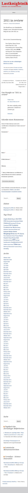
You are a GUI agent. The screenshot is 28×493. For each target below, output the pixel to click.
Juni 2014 (6, 319)
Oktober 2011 (7, 383)
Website (4, 166)
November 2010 (7, 405)
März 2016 (6, 289)
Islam (19, 229)
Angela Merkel (8, 219)
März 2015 (6, 305)
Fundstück (15, 225)
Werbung (6, 246)
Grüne (15, 229)
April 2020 (6, 269)
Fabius (9, 99)
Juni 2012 (6, 367)
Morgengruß (8, 233)
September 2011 (8, 385)
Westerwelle (11, 246)
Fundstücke (6, 69)
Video (16, 244)
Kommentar (5, 131)
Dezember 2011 (7, 379)
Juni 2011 (6, 391)
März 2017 (6, 285)
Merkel (15, 231)
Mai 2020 (6, 267)
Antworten (10, 113)
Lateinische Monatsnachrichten (11, 449)
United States (10, 244)
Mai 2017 (6, 283)
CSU (5, 221)
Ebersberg (12, 223)
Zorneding (6, 248)
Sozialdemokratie (8, 240)
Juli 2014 (6, 317)
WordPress (20, 69)
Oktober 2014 (7, 311)
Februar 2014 (7, 327)
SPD (13, 240)
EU (16, 223)
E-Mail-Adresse (6, 159)
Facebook (6, 225)
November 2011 (7, 381)
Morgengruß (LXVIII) (9, 208)
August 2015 (7, 295)
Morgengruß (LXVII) (8, 210)
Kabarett (6, 231)
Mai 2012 (6, 369)
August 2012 (7, 363)
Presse (17, 236)
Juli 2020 (6, 263)
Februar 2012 (7, 375)
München (14, 234)
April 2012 (6, 371)
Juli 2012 (6, 365)
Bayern (14, 219)
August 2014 (7, 315)
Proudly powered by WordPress (10, 481)
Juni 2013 (6, 343)
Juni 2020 (6, 265)
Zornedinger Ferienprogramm (11, 440)
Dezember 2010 (7, 403)
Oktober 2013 (7, 335)
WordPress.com (7, 71)
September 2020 (8, 259)
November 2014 (7, 309)
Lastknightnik (15, 3)
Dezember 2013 (7, 331)
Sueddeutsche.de (16, 242)
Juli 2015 (6, 297)
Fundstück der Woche (10, 227)
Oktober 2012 (7, 359)
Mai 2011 (6, 393)
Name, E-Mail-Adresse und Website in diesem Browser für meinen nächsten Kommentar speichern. (12, 174)
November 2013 (7, 333)
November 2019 (7, 273)
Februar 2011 (7, 399)
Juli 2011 (6, 389)
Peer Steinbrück (8, 236)
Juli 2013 (6, 341)
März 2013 (6, 349)
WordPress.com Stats (15, 71)
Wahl (19, 244)
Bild (17, 219)
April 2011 (6, 395)
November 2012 (7, 357)
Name (3, 152)
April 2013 (6, 347)
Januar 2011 (7, 401)
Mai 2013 (6, 345)
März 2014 (6, 325)
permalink (12, 73)
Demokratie (10, 221)
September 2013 (8, 337)
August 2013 (7, 339)
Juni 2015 (6, 299)
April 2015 (6, 303)
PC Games (21, 234)
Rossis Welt (15, 238)
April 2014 (6, 323)
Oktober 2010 (7, 407)
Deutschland (16, 221)
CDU (20, 219)
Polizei (13, 236)
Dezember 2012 (7, 355)
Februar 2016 (7, 291)
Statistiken (16, 69)
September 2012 (8, 361)
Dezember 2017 (7, 279)
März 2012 (6, 373)
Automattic (5, 483)
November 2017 (7, 281)
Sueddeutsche (7, 242)
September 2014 (8, 313)
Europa (19, 223)
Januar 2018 (7, 277)
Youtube (16, 246)
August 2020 (7, 261)
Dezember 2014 (7, 307)
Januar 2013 (7, 353)
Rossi (10, 238)
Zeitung (20, 246)
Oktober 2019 (7, 275)
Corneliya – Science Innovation (12, 458)
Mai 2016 (6, 287)
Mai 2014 (6, 321)
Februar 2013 (7, 351)
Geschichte (11, 229)
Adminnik (18, 23)
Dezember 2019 (7, 271)
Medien (11, 231)
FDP (10, 225)
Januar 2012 (7, 377)
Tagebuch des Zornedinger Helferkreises (14, 428)
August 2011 (7, 387)
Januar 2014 (7, 329)
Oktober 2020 (7, 257)
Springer (17, 240)
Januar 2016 (7, 293)
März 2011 (6, 397)
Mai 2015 (6, 301)
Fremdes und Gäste (18, 67)
